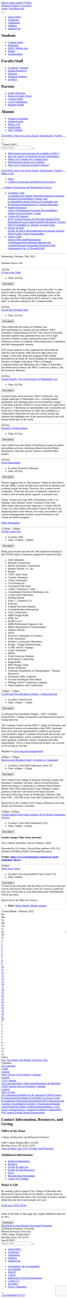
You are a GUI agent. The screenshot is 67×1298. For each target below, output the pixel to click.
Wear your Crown (10, 868)
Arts (18, 1098)
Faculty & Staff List (18, 230)
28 (2, 1019)
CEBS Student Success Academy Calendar (23, 1086)
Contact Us (13, 1281)
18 (2, 990)
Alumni (12, 1098)
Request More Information (21, 1175)
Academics (13, 19)
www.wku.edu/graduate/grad (28, 751)
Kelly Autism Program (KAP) (23, 219)
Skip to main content (11, 2)
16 (2, 984)
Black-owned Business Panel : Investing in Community (29, 760)
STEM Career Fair (11, 531)
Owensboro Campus (45, 1109)
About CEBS (15, 236)
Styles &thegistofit (10, 462)
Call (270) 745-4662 (27, 1148)
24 (2, 1007)
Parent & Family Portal (19, 96)
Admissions (14, 22)
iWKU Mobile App (18, 48)
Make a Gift (14, 124)
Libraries (30, 1101)
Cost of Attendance (17, 101)
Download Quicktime (41, 1225)
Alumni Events (15, 121)
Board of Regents (17, 1101)
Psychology (25, 201)
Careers (12, 1275)
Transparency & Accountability (24, 1266)
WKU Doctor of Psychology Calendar (21, 1074)
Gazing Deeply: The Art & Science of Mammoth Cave (29, 379)
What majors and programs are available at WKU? (34, 153)
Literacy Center (33, 213)
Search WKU (9, 144)
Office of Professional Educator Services (28, 210)
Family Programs (16, 93)
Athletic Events (28, 1098)
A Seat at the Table (11, 272)
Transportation (15, 54)
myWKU (12, 79)
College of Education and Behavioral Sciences (31, 181)
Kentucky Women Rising (14, 428)
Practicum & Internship (48, 1083)
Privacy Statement (17, 1286)
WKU (11, 179)
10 (2, 966)
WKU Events (8, 1092)
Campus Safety (15, 42)
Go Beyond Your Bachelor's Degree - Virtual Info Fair (29, 694)
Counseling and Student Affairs (24, 195)
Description (8, 284)
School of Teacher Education (43, 204)
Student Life (14, 28)
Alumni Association (18, 118)
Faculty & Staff (16, 228)
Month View (30, 1060)
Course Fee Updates (18, 1178)
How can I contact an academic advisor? (28, 165)
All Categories (8, 1083)
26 (2, 1013)
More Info (19, 8)
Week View (18, 1060)
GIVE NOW (19, 1205)
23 (2, 1004)
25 (2, 1010)
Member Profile (16, 104)
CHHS (49, 1095)
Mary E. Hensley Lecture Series (38, 225)
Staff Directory (46, 1148)
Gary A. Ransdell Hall (33, 248)
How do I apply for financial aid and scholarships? (34, 156)
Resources (40, 230)
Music (38, 1101)
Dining (11, 51)
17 (2, 987)
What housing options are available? (26, 162)
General (5, 1071)
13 (2, 975)
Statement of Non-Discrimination (25, 1278)
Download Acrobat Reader (15, 1225)
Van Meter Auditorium (26, 1106)
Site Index (13, 1283)
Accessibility (14, 1269)
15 (2, 981)
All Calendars (8, 1066)
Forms (31, 230)
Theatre (11, 1106)
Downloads (8, 1222)
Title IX (12, 1272)
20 (2, 996)
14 (2, 978)
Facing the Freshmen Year (14, 309)
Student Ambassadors (19, 1161)
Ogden (19, 1095)
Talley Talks (22, 1083)
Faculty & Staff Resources (21, 1170)
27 (2, 1016)
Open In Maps (9, 1148)
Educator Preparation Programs (33, 245)
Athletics (12, 25)
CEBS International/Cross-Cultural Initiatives (34, 220)
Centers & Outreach (18, 216)
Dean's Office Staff (17, 239)
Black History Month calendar (31, 905)
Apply (4, 8)
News (26, 242)
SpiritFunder (14, 127)
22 (2, 1001)
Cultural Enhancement (33, 1112)
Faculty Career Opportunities (29, 233)
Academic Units (16, 193)
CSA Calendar (8, 1080)
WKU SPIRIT (15, 130)
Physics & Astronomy (34, 1095)
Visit (10, 8)
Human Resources (17, 70)
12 (2, 972)
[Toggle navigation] (2, 188)
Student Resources (17, 207)
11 (2, 969)
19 (2, 993)
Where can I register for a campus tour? (28, 159)
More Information (10, 522)
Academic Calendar (18, 67)
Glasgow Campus (25, 1109)
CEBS (4, 1068)
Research (18, 242)
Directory (13, 73)
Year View (42, 1060)
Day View (6, 1060)
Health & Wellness (17, 76)
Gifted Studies (46, 219)
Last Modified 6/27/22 (13, 1295)
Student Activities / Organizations (34, 1103)
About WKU (14, 17)
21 (2, 998)
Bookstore (13, 45)
